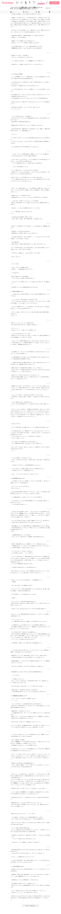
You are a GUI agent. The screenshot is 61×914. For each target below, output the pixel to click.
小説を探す (17, 2)
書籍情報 (26, 3)
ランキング (22, 2)
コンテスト (34, 2)
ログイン (47, 2)
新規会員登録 (54, 2)
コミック (30, 3)
